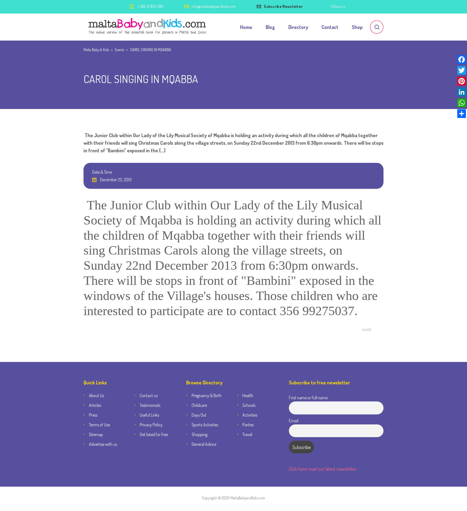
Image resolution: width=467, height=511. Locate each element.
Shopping (199, 434)
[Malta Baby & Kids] (148, 27)
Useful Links (149, 415)
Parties (248, 424)
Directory (298, 27)
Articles (95, 405)
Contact (330, 27)
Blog (270, 27)
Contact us (149, 395)
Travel (247, 434)
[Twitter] (461, 70)
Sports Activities (205, 424)
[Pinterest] (461, 81)
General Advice (204, 444)
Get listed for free (154, 434)
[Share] (461, 113)
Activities (249, 415)
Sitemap (96, 434)
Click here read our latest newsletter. (323, 469)
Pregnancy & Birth (207, 395)
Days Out (199, 415)
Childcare (199, 405)
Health (247, 395)
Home (246, 27)
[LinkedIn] (461, 92)
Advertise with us (103, 444)
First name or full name (308, 397)
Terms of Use (99, 424)
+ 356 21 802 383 (150, 6)
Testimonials (150, 405)
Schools (248, 405)
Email (293, 420)
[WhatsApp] (461, 102)
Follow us (338, 6)
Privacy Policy (151, 424)
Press (93, 415)
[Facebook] (461, 59)
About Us (96, 395)
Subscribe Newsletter (283, 6)
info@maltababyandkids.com (214, 6)
